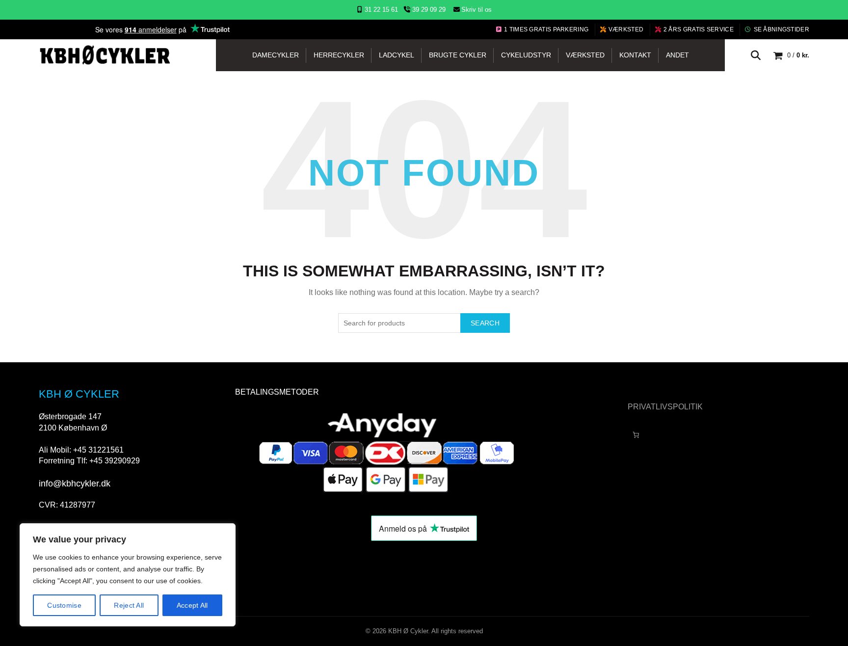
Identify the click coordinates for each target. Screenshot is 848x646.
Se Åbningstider (781, 29)
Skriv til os (476, 9)
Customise (64, 605)
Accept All (192, 605)
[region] (128, 574)
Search (485, 323)
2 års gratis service (698, 29)
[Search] (756, 55)
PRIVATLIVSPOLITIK (665, 407)
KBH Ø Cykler (408, 631)
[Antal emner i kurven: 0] (636, 435)
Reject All (129, 605)
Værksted (626, 29)
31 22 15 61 (381, 9)
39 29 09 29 (428, 9)
